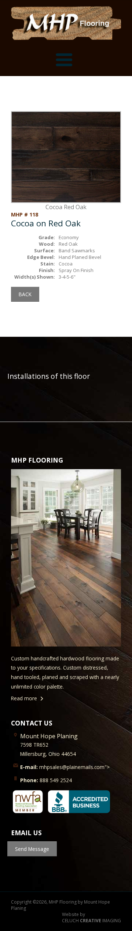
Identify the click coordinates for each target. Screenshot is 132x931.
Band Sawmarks (77, 250)
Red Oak (68, 244)
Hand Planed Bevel (80, 257)
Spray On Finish (76, 270)
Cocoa (66, 263)
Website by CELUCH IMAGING (91, 918)
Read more (24, 698)
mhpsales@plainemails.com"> (65, 767)
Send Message (32, 848)
